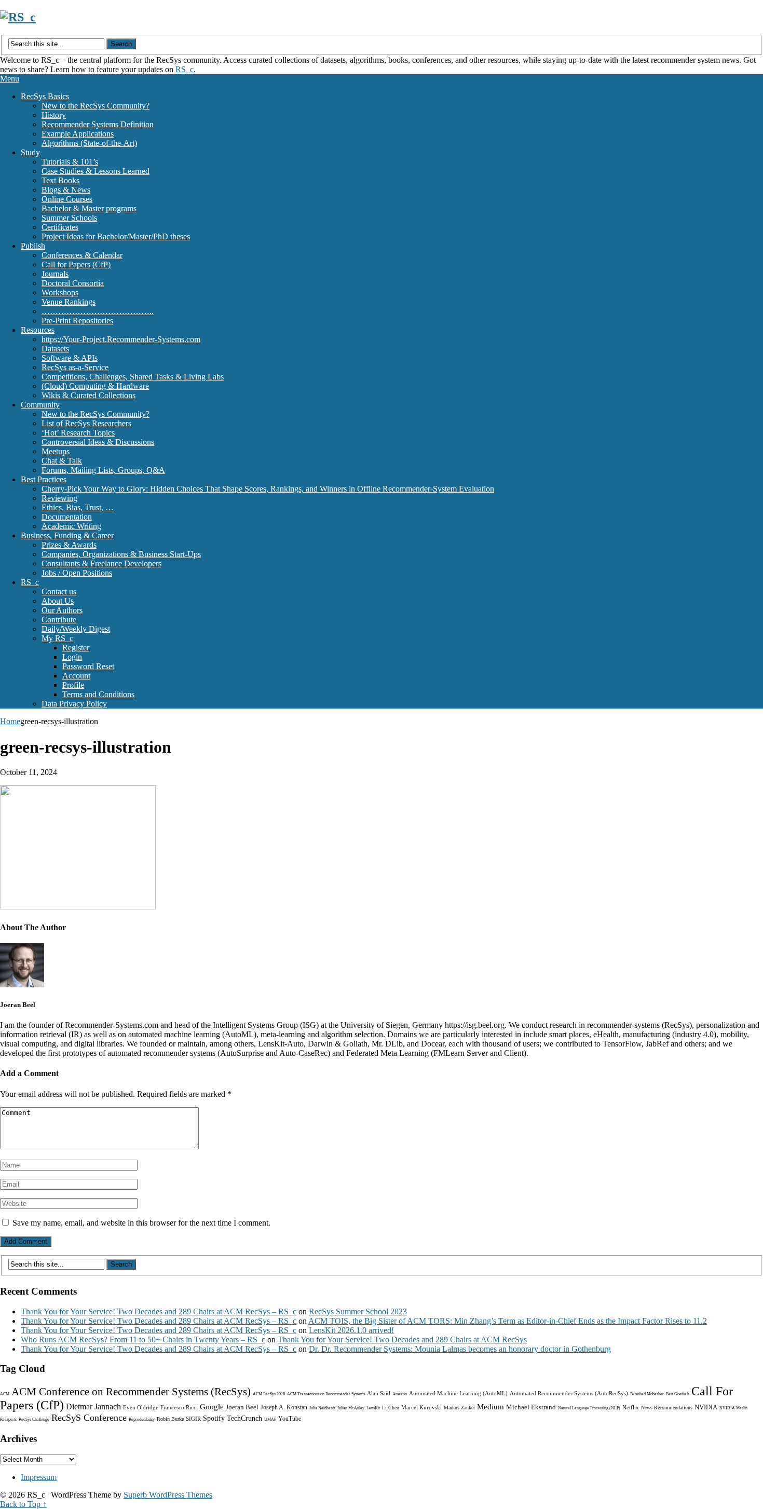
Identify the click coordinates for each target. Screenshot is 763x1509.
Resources (38, 329)
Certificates (60, 227)
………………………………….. (98, 311)
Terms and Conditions (98, 694)
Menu (9, 78)
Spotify (214, 1418)
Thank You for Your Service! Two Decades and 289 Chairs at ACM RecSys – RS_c (158, 1311)
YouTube (289, 1418)
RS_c (184, 69)
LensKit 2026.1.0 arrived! (351, 1330)
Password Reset (88, 666)
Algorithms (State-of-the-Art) (89, 143)
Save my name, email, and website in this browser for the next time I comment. (141, 1222)
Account (76, 675)
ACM (4, 1394)
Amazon (399, 1394)
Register (75, 647)
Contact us (59, 591)
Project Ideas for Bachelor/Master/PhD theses (116, 236)
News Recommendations (666, 1407)
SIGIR (193, 1419)
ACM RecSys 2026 (269, 1394)
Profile (73, 685)
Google (212, 1407)
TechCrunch (244, 1418)
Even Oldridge (140, 1407)
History (54, 115)
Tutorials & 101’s (70, 161)
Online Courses (67, 199)
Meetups (56, 451)
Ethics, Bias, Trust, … (78, 507)
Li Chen (390, 1407)
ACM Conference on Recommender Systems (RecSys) (131, 1391)
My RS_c (57, 638)
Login (72, 656)
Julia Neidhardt (322, 1408)
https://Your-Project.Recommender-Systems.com (121, 339)
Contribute (59, 619)
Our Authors (62, 610)
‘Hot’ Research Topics (78, 432)
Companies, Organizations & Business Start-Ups (121, 554)
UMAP (270, 1419)
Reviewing (59, 498)
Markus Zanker (459, 1407)
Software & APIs (70, 358)
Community (40, 404)
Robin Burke (170, 1419)
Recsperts (8, 1419)
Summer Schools (69, 217)
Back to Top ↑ (23, 1504)
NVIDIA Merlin (733, 1408)
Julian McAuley (350, 1408)
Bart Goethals (677, 1394)
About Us (58, 600)
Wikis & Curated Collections (88, 395)
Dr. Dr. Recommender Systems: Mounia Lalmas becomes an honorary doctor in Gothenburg (460, 1348)
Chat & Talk (62, 460)
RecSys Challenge (34, 1419)
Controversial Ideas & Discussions (98, 442)
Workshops (60, 292)
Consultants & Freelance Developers (101, 563)
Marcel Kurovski (421, 1407)
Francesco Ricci (179, 1407)
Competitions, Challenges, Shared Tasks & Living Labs (133, 376)
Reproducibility (142, 1419)
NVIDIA (705, 1407)
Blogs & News (66, 189)
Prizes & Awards (69, 544)
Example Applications (78, 133)
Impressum (39, 1477)
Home (10, 721)
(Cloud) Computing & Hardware (95, 386)
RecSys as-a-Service (75, 367)
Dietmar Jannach (93, 1406)
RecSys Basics (45, 96)
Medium (490, 1407)
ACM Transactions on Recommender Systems (326, 1394)
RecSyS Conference (89, 1417)
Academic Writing (71, 526)
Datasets (55, 348)
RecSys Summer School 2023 (358, 1311)
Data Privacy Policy (74, 703)
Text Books (60, 180)
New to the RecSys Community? (95, 105)
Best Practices (43, 479)
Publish (33, 245)
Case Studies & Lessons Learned (95, 171)
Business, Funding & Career (67, 535)
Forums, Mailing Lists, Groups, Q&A (103, 470)
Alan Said (378, 1393)
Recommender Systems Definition (98, 124)
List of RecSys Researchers (86, 423)
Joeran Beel (242, 1407)
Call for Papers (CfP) (76, 264)
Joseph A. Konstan (284, 1407)
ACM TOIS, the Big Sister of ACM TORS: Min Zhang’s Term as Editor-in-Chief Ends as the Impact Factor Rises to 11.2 (507, 1320)
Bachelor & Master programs (89, 208)
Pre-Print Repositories (77, 320)
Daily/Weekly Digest (76, 628)
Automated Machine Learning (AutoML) (458, 1393)
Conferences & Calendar (82, 255)
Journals (55, 273)
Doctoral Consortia (73, 283)
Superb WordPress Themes (168, 1494)
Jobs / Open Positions (77, 572)
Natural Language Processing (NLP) (589, 1408)
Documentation (67, 516)
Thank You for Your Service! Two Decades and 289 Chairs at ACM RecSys (402, 1339)
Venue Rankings (69, 301)
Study (30, 152)
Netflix (630, 1407)
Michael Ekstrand (531, 1407)
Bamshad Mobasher (647, 1394)
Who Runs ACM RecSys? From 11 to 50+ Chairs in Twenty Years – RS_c (143, 1339)
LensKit (373, 1408)
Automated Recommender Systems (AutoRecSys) (569, 1393)
